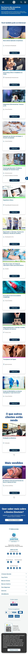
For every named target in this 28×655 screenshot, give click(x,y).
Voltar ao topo (14, 529)
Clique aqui (15, 625)
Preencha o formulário (14, 520)
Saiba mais (14, 53)
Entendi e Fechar (14, 650)
